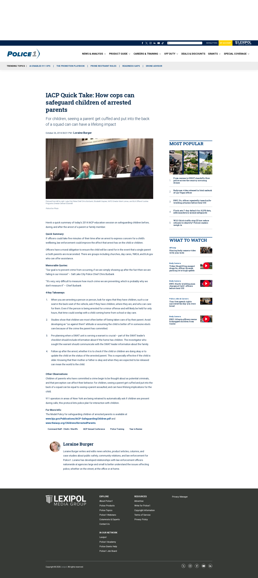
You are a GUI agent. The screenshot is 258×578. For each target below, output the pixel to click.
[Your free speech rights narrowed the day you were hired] (206, 301)
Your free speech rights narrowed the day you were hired (182, 303)
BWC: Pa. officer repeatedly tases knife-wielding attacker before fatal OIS (192, 201)
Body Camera (175, 263)
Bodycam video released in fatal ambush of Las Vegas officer (192, 191)
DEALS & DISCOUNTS (193, 53)
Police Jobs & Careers (179, 299)
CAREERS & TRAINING (146, 53)
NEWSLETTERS (211, 43)
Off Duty (172, 248)
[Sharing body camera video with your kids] (206, 250)
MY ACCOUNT (225, 43)
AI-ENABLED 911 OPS (39, 66)
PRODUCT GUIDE (118, 53)
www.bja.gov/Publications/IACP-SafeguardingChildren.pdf (78, 418)
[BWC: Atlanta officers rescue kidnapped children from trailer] (206, 318)
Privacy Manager (180, 496)
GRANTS (213, 53)
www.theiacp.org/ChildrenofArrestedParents (71, 423)
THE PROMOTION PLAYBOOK (70, 66)
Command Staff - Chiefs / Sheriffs (63, 429)
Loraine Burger (82, 132)
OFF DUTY (169, 53)
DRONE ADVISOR (154, 66)
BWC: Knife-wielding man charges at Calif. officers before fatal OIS (182, 286)
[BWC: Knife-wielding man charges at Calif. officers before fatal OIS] (206, 283)
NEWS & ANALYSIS (92, 53)
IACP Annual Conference (94, 429)
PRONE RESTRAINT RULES (103, 66)
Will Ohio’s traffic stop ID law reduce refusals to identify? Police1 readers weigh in (191, 223)
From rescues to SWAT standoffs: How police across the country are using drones (191, 180)
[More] (105, 54)
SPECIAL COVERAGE (235, 53)
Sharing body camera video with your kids (182, 251)
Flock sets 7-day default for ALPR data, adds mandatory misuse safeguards (192, 212)
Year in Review (136, 429)
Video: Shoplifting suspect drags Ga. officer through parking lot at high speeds (182, 268)
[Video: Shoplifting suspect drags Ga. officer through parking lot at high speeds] (206, 265)
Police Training (117, 429)
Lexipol (64, 567)
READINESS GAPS (131, 66)
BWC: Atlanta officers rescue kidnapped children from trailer (183, 321)
